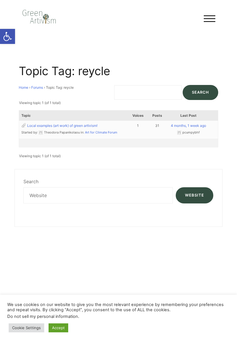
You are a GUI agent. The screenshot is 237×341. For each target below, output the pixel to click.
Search (30, 181)
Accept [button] (58, 327)
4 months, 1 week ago (188, 125)
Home (23, 87)
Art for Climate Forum (101, 132)
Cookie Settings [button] (26, 327)
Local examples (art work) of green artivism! (62, 125)
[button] (7, 36)
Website (194, 195)
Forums (37, 87)
